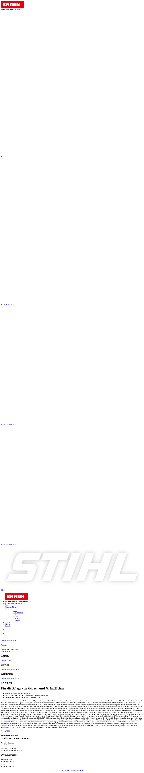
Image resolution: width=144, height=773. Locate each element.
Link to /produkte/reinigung (10, 678)
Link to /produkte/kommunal (10, 669)
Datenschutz (74, 770)
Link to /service (6, 660)
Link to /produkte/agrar (8, 640)
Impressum (65, 770)
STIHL (8, 731)
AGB (81, 770)
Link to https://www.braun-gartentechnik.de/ (10, 650)
